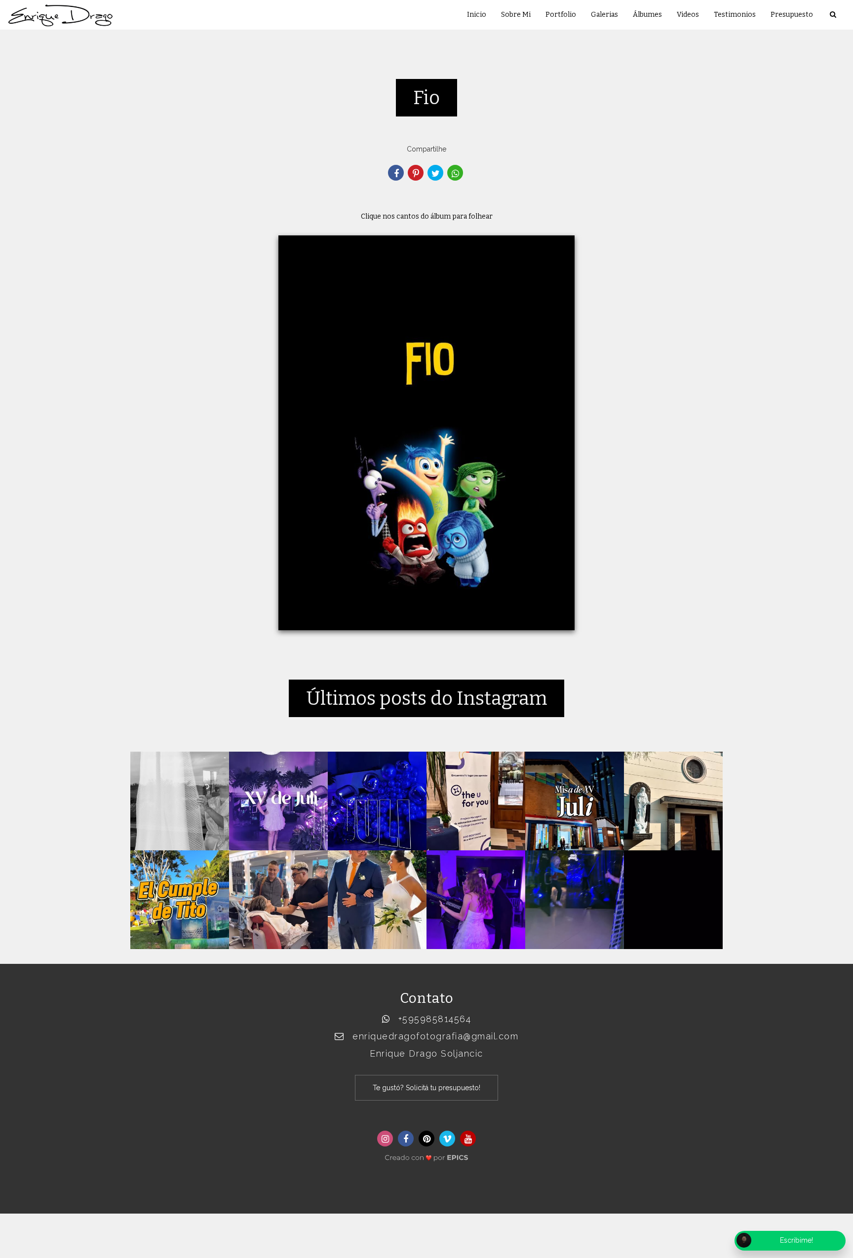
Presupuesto (792, 14)
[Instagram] (385, 1138)
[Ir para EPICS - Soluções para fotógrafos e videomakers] (426, 1155)
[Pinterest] (426, 1138)
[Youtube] (468, 1138)
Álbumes (647, 14)
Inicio (476, 14)
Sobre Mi (516, 14)
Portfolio (560, 14)
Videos (688, 14)
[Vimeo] (447, 1138)
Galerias (604, 14)
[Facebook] (405, 1138)
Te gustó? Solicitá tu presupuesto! (426, 1088)
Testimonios (735, 14)
